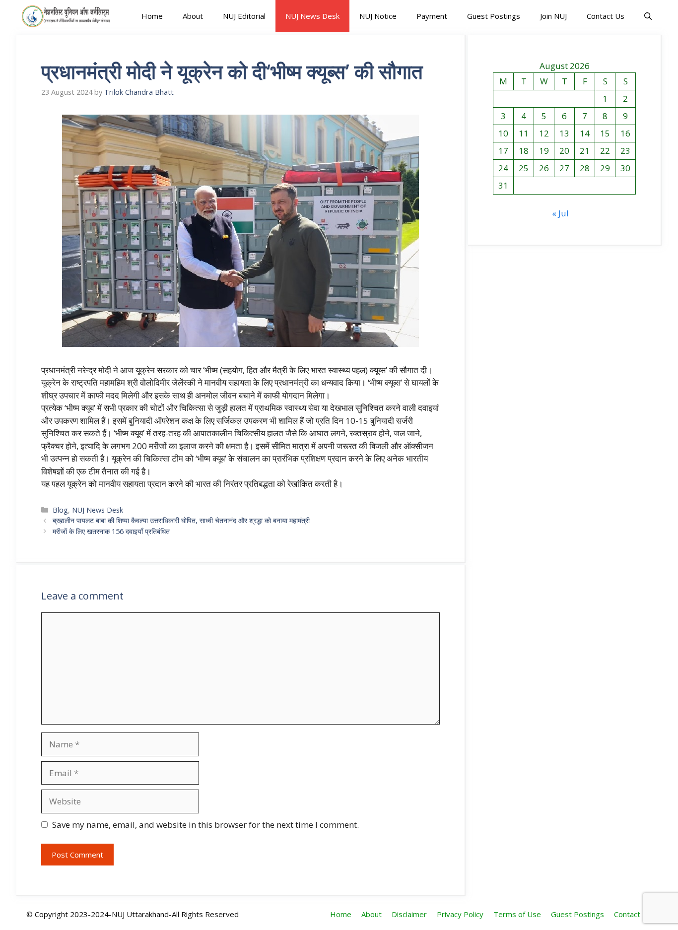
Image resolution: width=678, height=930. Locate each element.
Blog (60, 510)
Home (152, 16)
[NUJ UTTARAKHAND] (65, 16)
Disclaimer (409, 914)
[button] (648, 16)
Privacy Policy (460, 914)
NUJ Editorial (244, 16)
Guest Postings (493, 16)
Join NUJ (553, 16)
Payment (431, 16)
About (193, 16)
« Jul (560, 213)
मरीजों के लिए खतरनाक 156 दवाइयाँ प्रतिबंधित (111, 531)
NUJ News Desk (312, 16)
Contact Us (605, 16)
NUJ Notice (378, 16)
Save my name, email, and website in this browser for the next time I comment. (205, 824)
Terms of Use (517, 914)
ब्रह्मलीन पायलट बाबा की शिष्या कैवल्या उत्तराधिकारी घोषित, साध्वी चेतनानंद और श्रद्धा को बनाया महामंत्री (181, 520)
